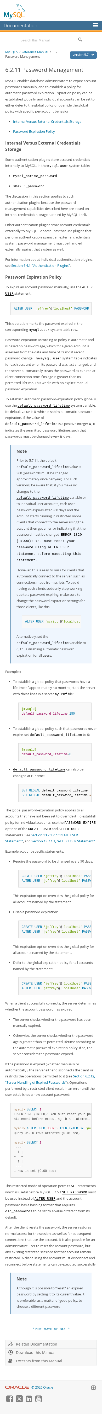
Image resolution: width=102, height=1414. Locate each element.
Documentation (20, 25)
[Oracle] (17, 1387)
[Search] (80, 40)
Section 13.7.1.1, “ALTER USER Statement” (63, 841)
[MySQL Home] (15, 11)
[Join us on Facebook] (9, 1401)
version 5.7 (81, 55)
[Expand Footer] (93, 1388)
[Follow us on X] (19, 1401)
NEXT (63, 1329)
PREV (38, 1329)
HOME (48, 1329)
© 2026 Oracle (42, 1387)
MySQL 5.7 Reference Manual (26, 52)
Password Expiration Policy (34, 131)
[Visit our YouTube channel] (38, 1401)
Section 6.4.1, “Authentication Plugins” (40, 265)
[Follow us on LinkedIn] (29, 1401)
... (53, 52)
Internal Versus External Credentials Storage (47, 121)
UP (56, 1329)
